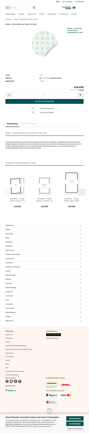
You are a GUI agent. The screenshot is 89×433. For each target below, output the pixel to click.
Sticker (41, 14)
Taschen (8, 271)
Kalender (8, 279)
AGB (6, 368)
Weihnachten (9, 320)
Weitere (74, 14)
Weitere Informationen (74, 428)
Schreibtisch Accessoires (13, 267)
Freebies (8, 316)
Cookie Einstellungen (11, 375)
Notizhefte (9, 283)
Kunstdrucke (9, 304)
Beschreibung (12, 124)
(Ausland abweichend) (56, 78)
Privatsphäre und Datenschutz (14, 371)
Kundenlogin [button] (68, 1)
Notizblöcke (64, 14)
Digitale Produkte (11, 275)
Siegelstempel (10, 14)
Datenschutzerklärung (44, 426)
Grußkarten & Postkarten (13, 254)
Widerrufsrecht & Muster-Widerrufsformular (18, 349)
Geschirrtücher (10, 250)
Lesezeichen (9, 263)
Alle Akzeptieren (75, 418)
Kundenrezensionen (29, 124)
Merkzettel (80, 1)
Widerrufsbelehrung (52, 338)
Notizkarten (52, 14)
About (7, 364)
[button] (58, 1)
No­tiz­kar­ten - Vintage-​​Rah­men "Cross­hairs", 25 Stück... (44, 200)
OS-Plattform (9, 356)
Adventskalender (10, 312)
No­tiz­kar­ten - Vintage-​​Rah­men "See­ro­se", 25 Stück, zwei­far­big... (17, 200)
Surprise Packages (11, 287)
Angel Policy (9, 353)
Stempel (21, 14)
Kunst (7, 300)
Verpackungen (10, 308)
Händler (7, 360)
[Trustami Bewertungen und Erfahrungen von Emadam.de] (10, 390)
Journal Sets (9, 296)
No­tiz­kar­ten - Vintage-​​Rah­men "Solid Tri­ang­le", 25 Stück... (72, 200)
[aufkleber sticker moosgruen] (44, 44)
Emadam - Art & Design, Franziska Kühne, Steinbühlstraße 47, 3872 (75, 30)
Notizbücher (9, 292)
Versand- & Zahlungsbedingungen (15, 345)
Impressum (8, 334)
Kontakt (7, 342)
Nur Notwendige (75, 424)
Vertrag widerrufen (53, 334)
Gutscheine (8, 338)
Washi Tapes (32, 14)
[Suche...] (34, 8)
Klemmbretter (10, 258)
